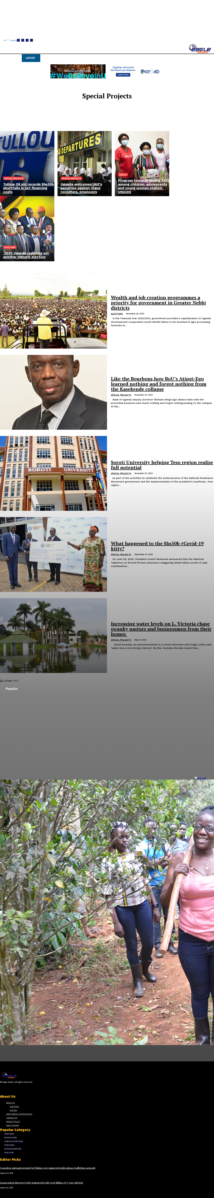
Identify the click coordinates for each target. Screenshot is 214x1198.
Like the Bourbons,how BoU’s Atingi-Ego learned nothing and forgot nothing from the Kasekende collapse (158, 384)
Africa (108, 107)
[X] (7, 1088)
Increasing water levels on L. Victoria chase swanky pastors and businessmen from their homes (161, 629)
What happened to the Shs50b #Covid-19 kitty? (157, 546)
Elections (9, 247)
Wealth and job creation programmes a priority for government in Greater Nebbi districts (158, 302)
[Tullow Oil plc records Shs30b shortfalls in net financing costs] (27, 163)
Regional (109, 121)
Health (123, 174)
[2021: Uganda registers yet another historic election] (27, 228)
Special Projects (13, 178)
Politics (108, 119)
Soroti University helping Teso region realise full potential (162, 465)
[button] (148, 57)
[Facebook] (2, 1088)
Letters (108, 116)
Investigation (109, 113)
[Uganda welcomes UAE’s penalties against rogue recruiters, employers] (84, 163)
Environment (108, 110)
